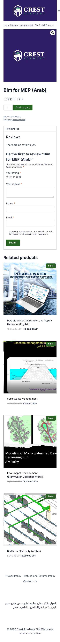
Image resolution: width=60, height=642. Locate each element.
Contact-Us (30, 581)
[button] (52, 32)
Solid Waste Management (22, 398)
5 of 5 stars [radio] (20, 176)
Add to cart (23, 107)
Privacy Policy (13, 575)
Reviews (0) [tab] (12, 128)
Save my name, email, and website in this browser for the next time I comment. (31, 233)
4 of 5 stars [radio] (17, 176)
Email (10, 217)
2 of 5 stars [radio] (10, 176)
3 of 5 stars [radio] (14, 176)
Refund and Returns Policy (39, 575)
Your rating (13, 172)
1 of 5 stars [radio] (7, 176)
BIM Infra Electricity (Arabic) (24, 551)
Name (10, 203)
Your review (14, 184)
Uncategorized (19, 120)
